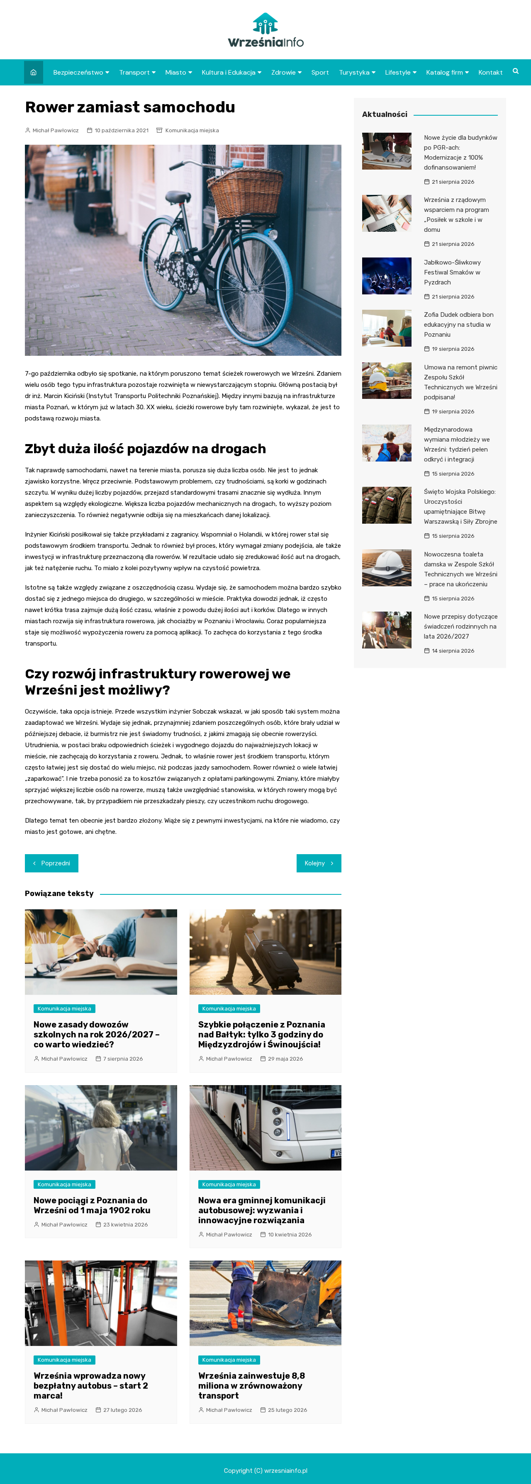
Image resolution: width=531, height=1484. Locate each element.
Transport (134, 72)
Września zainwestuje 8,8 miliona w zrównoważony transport (251, 1386)
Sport (320, 72)
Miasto (176, 72)
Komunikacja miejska (192, 130)
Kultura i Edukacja (229, 72)
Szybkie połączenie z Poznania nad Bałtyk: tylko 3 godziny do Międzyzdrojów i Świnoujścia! (261, 1034)
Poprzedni (55, 863)
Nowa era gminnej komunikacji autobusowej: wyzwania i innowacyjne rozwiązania (262, 1210)
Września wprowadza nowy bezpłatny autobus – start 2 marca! (91, 1386)
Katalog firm (444, 72)
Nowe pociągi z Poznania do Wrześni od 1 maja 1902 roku (92, 1205)
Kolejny (315, 863)
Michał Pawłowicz (56, 130)
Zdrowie (283, 72)
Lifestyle (398, 72)
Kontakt (491, 72)
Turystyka (354, 72)
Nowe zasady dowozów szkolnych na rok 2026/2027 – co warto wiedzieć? (97, 1034)
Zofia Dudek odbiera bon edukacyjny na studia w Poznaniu (459, 324)
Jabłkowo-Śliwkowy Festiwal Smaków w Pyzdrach (452, 272)
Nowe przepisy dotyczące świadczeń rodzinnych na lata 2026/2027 (461, 626)
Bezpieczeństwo (78, 72)
